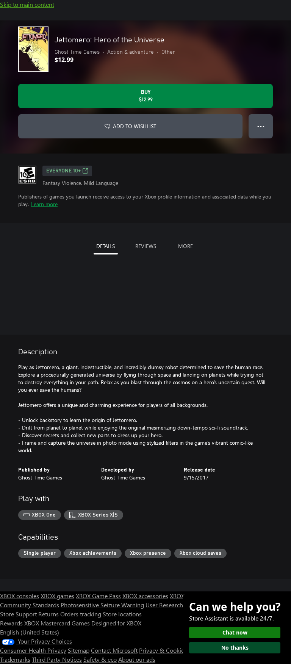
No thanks (235, 647)
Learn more (44, 204)
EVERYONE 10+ (63, 171)
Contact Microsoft (114, 650)
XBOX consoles (19, 596)
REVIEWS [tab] (145, 246)
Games (81, 623)
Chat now (234, 632)
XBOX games (57, 596)
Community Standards (29, 605)
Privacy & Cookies (163, 650)
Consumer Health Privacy (33, 650)
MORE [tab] (185, 246)
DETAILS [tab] (105, 246)
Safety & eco (100, 659)
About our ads (136, 659)
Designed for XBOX (116, 623)
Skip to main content (27, 4)
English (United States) (29, 632)
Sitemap (78, 650)
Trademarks (15, 659)
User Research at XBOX (176, 605)
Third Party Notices (57, 659)
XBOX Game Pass (98, 596)
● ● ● (260, 126)
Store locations (122, 614)
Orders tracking (80, 614)
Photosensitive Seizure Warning (102, 605)
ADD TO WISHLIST (134, 126)
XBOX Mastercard (47, 623)
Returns (48, 614)
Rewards (11, 623)
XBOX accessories (145, 596)
